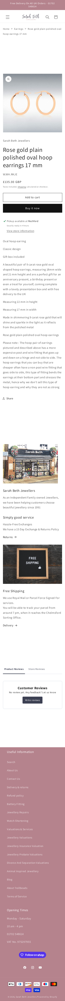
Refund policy (15, 795)
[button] (7, 17)
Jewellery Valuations (19, 837)
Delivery (8, 625)
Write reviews (32, 700)
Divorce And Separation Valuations (28, 862)
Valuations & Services (20, 829)
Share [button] (9, 398)
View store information (20, 231)
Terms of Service (17, 896)
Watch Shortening (17, 820)
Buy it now (32, 208)
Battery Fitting (16, 804)
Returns (8, 537)
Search (11, 762)
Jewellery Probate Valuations (24, 854)
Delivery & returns (17, 787)
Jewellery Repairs (18, 812)
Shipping (22, 187)
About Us (12, 770)
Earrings (18, 28)
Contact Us (13, 778)
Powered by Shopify (47, 996)
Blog (9, 879)
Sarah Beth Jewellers (26, 996)
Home (6, 28)
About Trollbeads (17, 888)
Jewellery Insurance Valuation (25, 846)
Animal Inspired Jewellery (23, 871)
